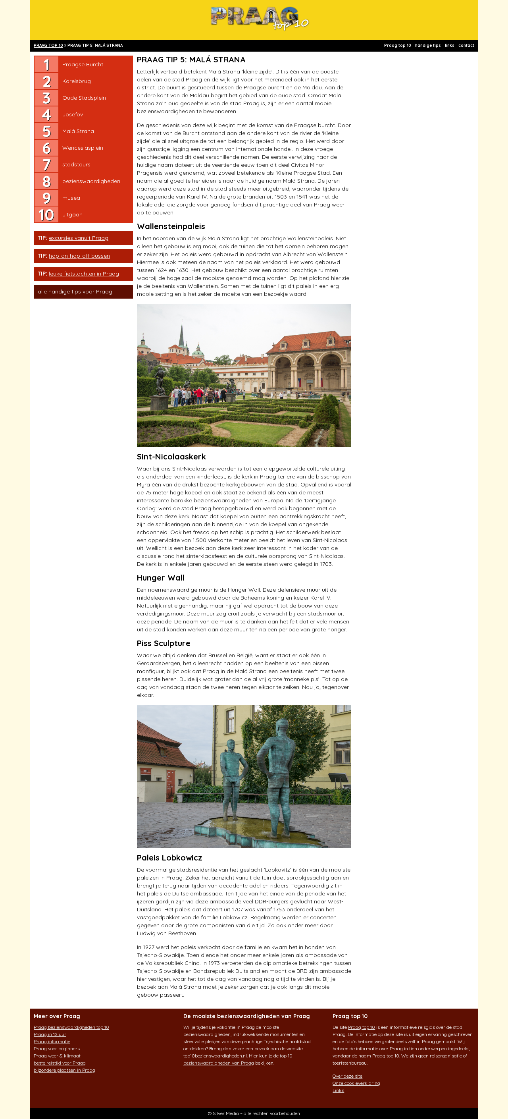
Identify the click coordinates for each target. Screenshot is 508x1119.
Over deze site (347, 1076)
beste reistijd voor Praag (60, 1063)
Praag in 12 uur (50, 1034)
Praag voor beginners (57, 1048)
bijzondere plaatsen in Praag (64, 1070)
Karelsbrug (76, 81)
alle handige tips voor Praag (75, 291)
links (449, 45)
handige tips (428, 45)
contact (466, 45)
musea (71, 197)
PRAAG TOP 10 (48, 45)
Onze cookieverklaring (356, 1083)
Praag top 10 (397, 45)
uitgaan (72, 214)
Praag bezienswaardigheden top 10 (71, 1027)
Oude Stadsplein (84, 97)
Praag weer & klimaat (57, 1056)
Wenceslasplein (82, 147)
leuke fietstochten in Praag (84, 273)
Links (338, 1090)
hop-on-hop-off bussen (79, 255)
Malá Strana (78, 131)
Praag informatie (52, 1041)
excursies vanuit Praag (78, 237)
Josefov (72, 114)
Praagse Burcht (82, 64)
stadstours (76, 164)
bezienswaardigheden (91, 181)
